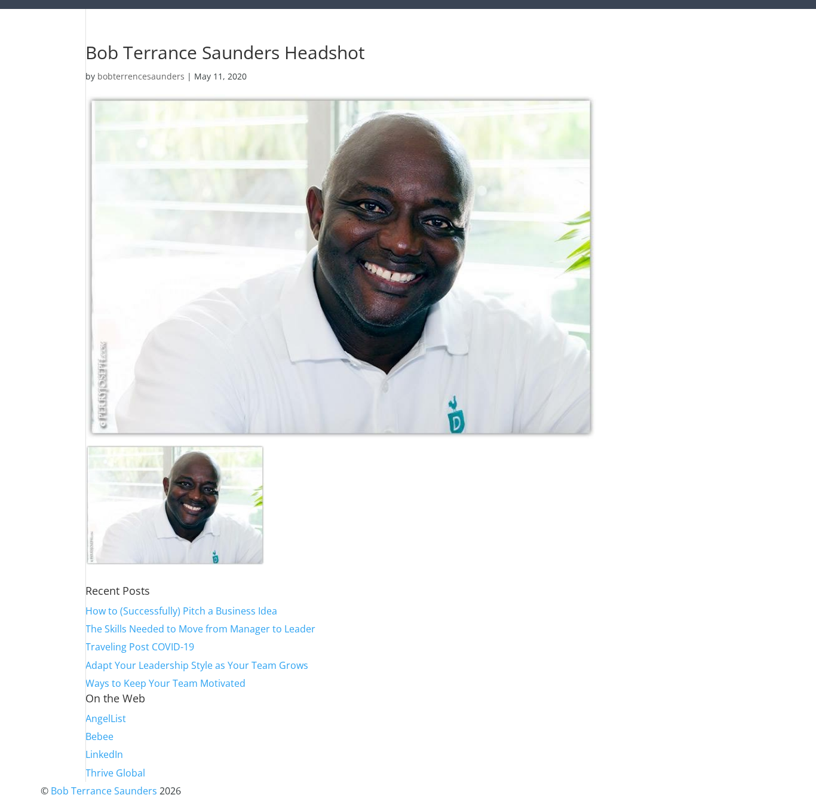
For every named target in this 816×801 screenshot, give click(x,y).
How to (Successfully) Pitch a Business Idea (181, 610)
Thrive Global (115, 772)
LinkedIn (104, 754)
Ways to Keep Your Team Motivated (165, 683)
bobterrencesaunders (141, 76)
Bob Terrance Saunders (104, 790)
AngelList (105, 718)
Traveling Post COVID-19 (139, 646)
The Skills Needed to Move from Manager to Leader (200, 628)
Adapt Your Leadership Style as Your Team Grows (196, 665)
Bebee (99, 736)
